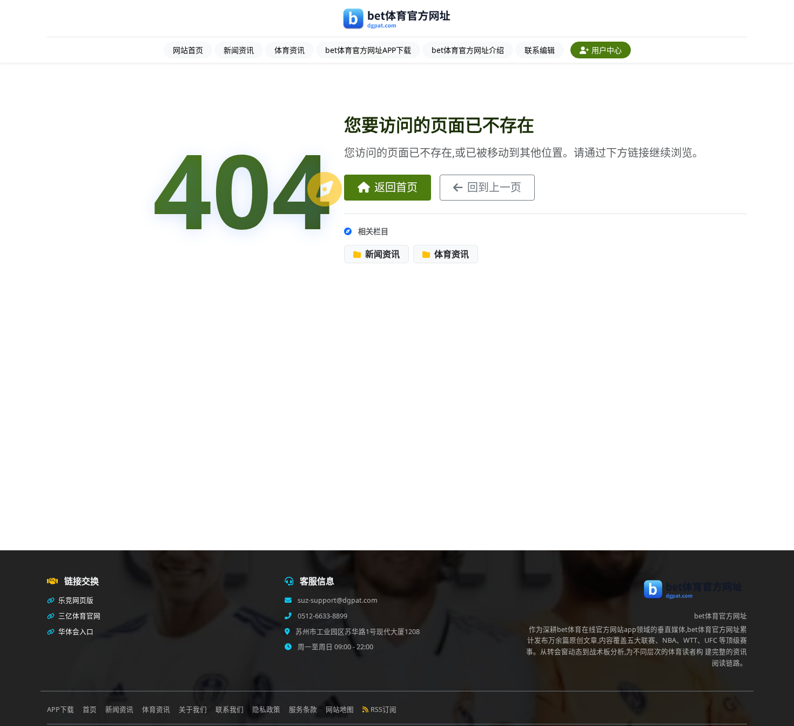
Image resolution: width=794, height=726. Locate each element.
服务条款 (303, 709)
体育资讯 (289, 50)
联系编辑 (539, 50)
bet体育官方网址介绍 (468, 50)
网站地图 (340, 709)
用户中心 (606, 50)
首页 (90, 709)
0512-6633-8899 (321, 616)
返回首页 (396, 187)
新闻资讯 (239, 50)
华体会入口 (75, 631)
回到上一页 (494, 187)
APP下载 (60, 709)
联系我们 (230, 709)
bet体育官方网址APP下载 (368, 50)
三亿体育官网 (78, 616)
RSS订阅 (383, 709)
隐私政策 (266, 709)
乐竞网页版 (75, 600)
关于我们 (193, 709)
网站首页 (188, 50)
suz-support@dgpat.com (337, 600)
